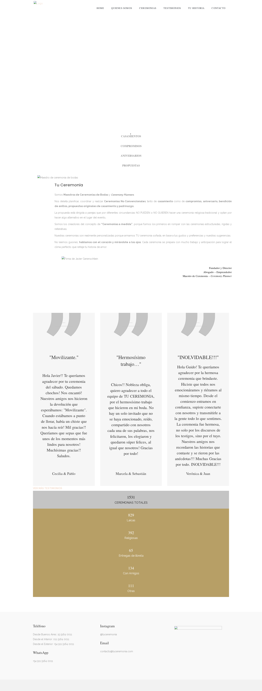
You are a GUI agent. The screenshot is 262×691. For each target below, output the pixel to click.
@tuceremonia (108, 634)
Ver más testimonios (47, 488)
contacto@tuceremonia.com (116, 651)
